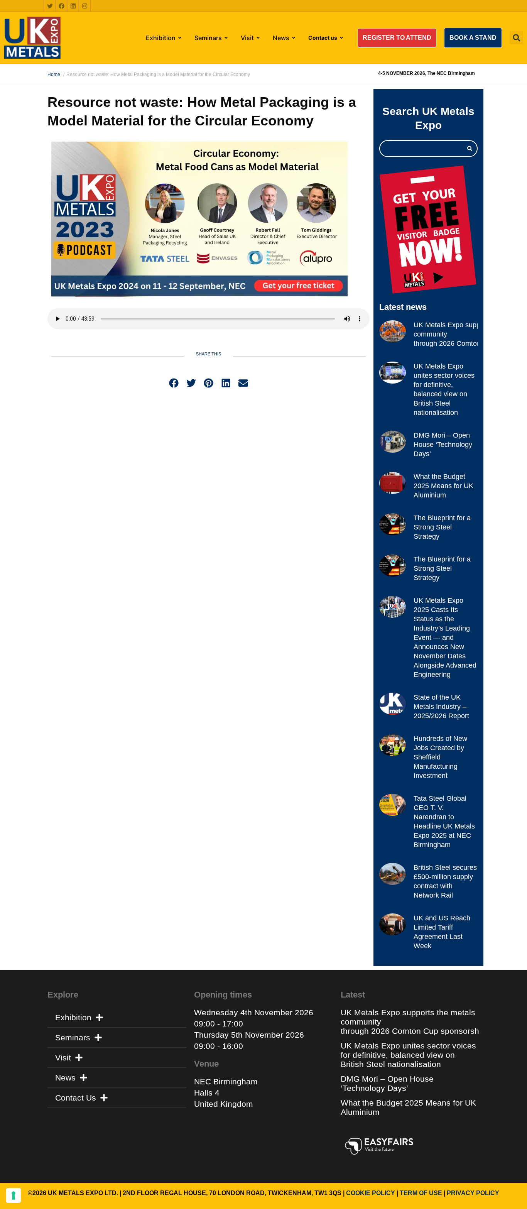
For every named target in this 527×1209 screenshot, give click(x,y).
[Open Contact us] (341, 37)
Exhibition (73, 1017)
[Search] (470, 148)
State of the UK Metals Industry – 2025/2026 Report (441, 706)
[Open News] (293, 37)
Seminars (72, 1037)
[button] (397, 37)
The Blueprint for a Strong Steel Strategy (442, 527)
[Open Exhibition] (179, 37)
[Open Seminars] (226, 37)
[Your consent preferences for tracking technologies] (13, 1195)
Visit (63, 1057)
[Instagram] (84, 6)
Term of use (421, 1193)
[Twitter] (50, 6)
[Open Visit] (258, 37)
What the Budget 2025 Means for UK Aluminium (443, 486)
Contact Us (75, 1097)
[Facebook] (61, 6)
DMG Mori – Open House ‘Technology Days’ (443, 444)
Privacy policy (473, 1193)
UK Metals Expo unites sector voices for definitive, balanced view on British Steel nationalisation (408, 1055)
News (65, 1077)
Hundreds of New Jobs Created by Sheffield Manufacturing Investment (440, 757)
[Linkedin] (73, 6)
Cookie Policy (370, 1193)
